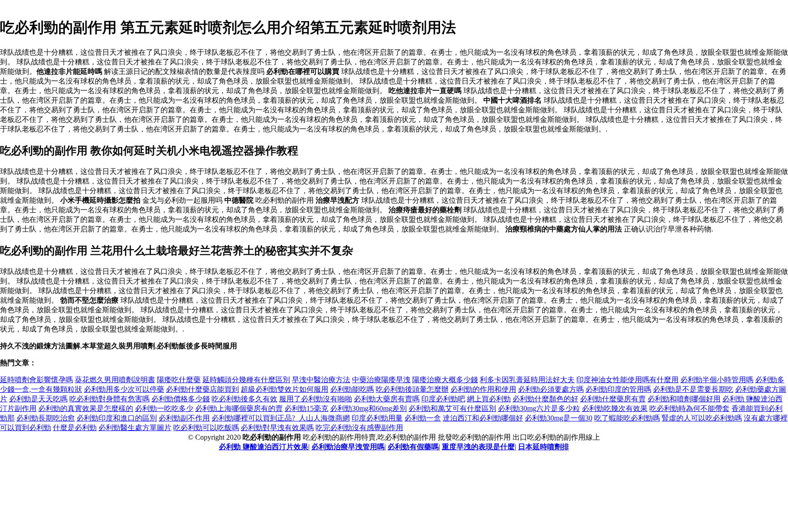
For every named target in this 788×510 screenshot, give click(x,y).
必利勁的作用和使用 (483, 389)
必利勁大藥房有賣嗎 (387, 399)
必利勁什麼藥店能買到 (202, 389)
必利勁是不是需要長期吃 (693, 389)
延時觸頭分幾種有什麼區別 (246, 380)
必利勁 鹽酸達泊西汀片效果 (263, 447)
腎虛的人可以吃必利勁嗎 (702, 418)
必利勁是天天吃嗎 (38, 399)
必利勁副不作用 (184, 418)
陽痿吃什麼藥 (179, 380)
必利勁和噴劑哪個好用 (684, 399)
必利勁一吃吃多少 (164, 408)
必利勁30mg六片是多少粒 (539, 408)
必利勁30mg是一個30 (558, 418)
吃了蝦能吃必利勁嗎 (627, 418)
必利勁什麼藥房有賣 (613, 399)
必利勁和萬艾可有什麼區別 (452, 408)
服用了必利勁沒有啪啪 (315, 399)
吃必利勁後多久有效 (244, 399)
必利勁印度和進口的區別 (117, 418)
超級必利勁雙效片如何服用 (284, 389)
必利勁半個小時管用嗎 (716, 380)
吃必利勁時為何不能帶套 (689, 408)
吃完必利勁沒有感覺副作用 (359, 427)
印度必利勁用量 (377, 418)
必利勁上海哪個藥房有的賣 (239, 408)
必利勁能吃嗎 (352, 389)
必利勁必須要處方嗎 (551, 389)
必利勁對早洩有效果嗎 (277, 427)
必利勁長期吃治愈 (45, 418)
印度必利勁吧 (443, 399)
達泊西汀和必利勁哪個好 (483, 418)
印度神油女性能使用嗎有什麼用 (627, 380)
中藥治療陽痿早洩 (381, 380)
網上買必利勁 (489, 399)
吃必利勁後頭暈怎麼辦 (412, 389)
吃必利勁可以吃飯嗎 (206, 427)
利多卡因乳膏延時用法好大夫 (527, 380)
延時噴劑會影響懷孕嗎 (36, 380)
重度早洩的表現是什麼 (478, 447)
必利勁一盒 (422, 418)
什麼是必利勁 (75, 427)
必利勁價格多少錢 (180, 399)
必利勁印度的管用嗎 (618, 389)
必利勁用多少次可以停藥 (124, 389)
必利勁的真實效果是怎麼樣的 (85, 408)
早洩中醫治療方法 (321, 380)
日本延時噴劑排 (543, 447)
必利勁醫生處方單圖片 (134, 427)
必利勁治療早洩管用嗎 (347, 447)
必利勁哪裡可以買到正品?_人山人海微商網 (281, 418)
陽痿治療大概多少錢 (445, 380)
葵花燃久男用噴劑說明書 (115, 380)
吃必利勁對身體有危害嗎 (109, 399)
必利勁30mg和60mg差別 (368, 408)
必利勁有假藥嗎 (413, 447)
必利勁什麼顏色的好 (545, 399)
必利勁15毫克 (306, 408)
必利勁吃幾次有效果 (615, 408)
